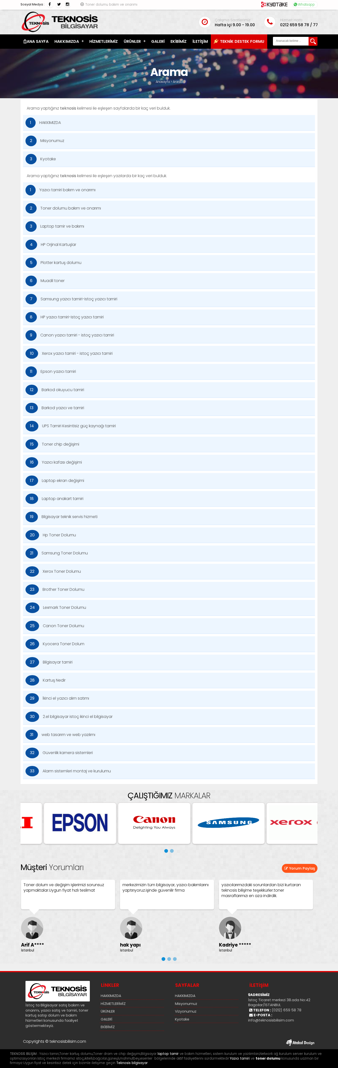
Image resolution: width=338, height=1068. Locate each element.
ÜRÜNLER (132, 41)
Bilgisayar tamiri (51, 662)
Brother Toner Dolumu (57, 589)
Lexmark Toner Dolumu (58, 607)
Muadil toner (47, 281)
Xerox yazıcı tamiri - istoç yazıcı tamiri (71, 353)
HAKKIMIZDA (66, 41)
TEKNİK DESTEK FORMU (242, 41)
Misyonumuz (47, 140)
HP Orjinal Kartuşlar (53, 244)
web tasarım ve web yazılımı (62, 734)
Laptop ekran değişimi (57, 480)
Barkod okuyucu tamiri (57, 390)
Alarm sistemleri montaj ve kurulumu (70, 771)
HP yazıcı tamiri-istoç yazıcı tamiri (67, 317)
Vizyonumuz (185, 1011)
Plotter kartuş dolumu (55, 262)
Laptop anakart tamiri (56, 498)
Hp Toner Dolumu (53, 535)
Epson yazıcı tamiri (53, 371)
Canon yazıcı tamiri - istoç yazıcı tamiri (72, 335)
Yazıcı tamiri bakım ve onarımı (63, 190)
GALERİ (158, 41)
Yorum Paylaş (301, 868)
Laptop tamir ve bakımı (57, 226)
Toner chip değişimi (54, 444)
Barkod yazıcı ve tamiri (57, 408)
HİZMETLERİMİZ (103, 41)
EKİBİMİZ (178, 41)
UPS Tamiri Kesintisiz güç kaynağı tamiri (73, 426)
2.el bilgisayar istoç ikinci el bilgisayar (71, 716)
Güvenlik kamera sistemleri (61, 753)
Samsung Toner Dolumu (59, 553)
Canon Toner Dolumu (57, 626)
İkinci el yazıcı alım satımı (59, 698)
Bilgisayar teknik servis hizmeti (63, 517)
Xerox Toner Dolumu (55, 571)
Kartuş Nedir (48, 680)
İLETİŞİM (200, 41)
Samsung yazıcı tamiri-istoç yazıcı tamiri (73, 299)
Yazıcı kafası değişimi (56, 462)
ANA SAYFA (37, 41)
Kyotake (43, 159)
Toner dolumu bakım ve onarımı (111, 4)
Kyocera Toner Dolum (57, 644)
